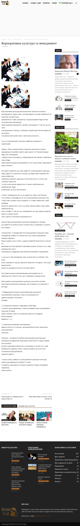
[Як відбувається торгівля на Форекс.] (59, 283)
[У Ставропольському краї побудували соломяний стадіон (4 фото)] (32, 467)
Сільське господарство (71, 187)
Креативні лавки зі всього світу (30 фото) (40, 398)
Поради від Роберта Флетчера (66, 71)
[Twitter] (8, 51)
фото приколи (42, 471)
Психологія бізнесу (44, 458)
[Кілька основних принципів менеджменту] (44, 416)
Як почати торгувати (70, 285)
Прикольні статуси (43, 481)
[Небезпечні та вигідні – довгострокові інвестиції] (59, 98)
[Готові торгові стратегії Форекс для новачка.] (59, 294)
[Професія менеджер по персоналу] (9, 416)
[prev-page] (2, 431)
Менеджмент (18, 39)
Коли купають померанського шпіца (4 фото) (12, 398)
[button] (76, 3)
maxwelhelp (58, 74)
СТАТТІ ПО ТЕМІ (9, 406)
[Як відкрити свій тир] (59, 206)
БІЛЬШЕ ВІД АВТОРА (26, 406)
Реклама (67, 119)
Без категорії (15, 460)
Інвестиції (68, 100)
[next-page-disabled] (6, 431)
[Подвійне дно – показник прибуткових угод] (67, 225)
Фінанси (57, 68)
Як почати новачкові (70, 275)
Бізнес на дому (59, 153)
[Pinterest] (13, 51)
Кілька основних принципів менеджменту (42, 425)
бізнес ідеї (36, 3)
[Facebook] (3, 51)
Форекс (46, 3)
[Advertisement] (40, 21)
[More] (23, 51)
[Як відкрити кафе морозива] (59, 195)
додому (3, 39)
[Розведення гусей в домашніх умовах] (59, 185)
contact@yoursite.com (43, 516)
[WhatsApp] (18, 51)
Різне (54, 3)
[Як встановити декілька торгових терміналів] (59, 263)
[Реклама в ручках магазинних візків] (59, 117)
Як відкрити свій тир (70, 204)
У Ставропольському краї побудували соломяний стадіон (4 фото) (44, 466)
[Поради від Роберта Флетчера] (67, 62)
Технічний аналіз (60, 230)
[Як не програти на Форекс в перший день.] (59, 273)
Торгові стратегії (69, 296)
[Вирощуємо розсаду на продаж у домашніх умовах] (67, 143)
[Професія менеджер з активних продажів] (59, 107)
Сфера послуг (68, 206)
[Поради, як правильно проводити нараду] (26, 416)
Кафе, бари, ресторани (71, 197)
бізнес (26, 3)
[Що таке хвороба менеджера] (32, 456)
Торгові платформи (70, 265)
